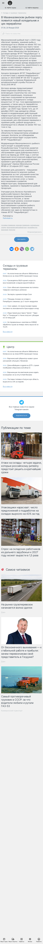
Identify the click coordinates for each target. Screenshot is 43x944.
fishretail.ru (7, 218)
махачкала (4, 230)
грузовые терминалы (8, 225)
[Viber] (22, 249)
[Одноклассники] (17, 249)
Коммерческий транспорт (11, 711)
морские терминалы (23, 225)
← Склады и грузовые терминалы (13, 13)
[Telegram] (32, 249)
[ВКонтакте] (12, 249)
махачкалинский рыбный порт (17, 227)
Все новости (7, 332)
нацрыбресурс (32, 227)
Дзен (3, 612)
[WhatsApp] (27, 249)
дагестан (12, 230)
